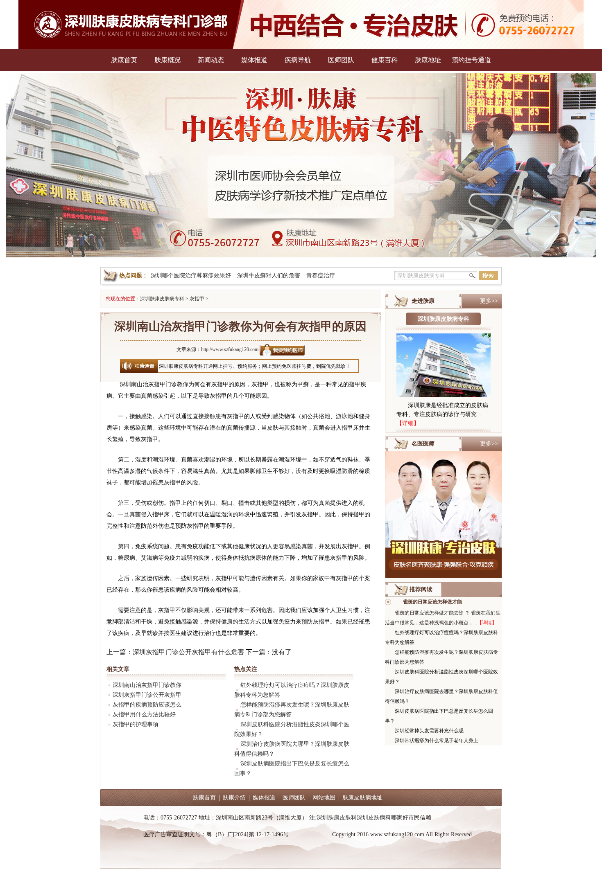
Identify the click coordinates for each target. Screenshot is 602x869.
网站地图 (323, 798)
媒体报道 (254, 59)
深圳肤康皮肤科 (337, 818)
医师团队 (341, 59)
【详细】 (407, 423)
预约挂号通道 (471, 59)
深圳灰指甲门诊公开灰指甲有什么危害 (188, 651)
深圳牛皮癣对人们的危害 (268, 275)
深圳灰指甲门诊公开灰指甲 (147, 695)
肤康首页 (124, 59)
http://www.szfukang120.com (229, 349)
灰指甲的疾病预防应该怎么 (147, 705)
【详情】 (487, 623)
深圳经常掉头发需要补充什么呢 (429, 731)
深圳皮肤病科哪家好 (382, 818)
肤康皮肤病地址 (362, 798)
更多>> (489, 301)
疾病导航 (298, 59)
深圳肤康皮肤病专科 (162, 299)
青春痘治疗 (320, 275)
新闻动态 (211, 59)
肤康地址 (428, 59)
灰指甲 (197, 299)
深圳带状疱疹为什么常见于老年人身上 (436, 740)
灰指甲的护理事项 (135, 724)
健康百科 (384, 59)
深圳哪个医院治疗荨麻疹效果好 (191, 275)
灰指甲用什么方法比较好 (144, 714)
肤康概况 (167, 59)
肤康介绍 (234, 798)
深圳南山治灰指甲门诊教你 (147, 685)
